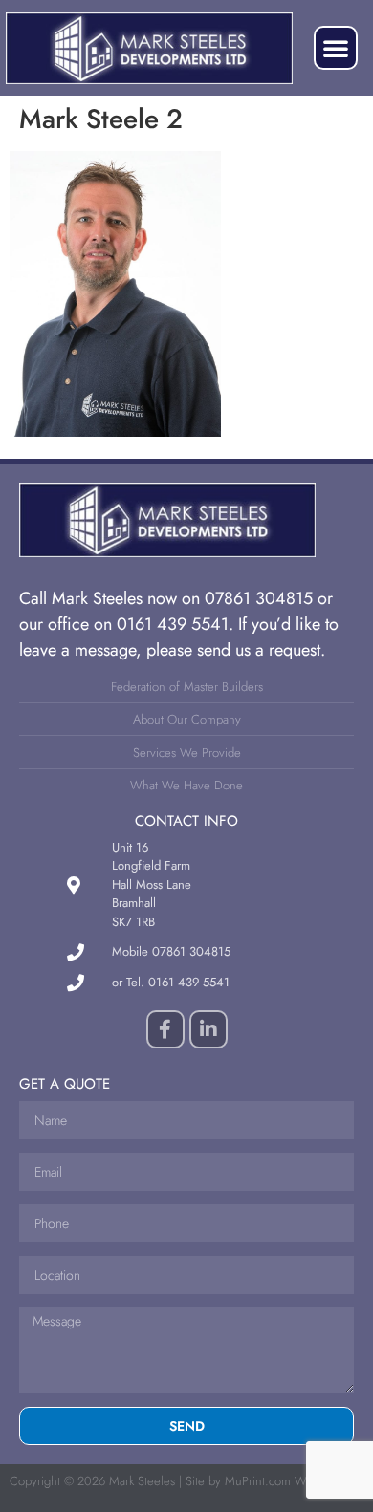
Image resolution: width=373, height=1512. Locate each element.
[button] (336, 48)
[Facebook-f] (165, 1029)
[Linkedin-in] (208, 1029)
